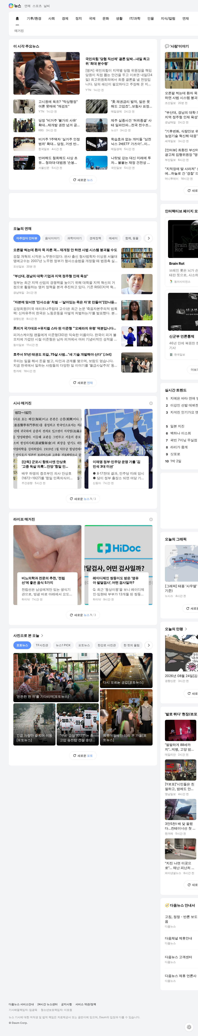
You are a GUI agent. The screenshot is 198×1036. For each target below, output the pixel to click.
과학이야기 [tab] (74, 238)
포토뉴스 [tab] (22, 645)
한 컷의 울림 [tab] (132, 645)
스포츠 (37, 6)
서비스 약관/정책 (85, 1004)
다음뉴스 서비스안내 (21, 1004)
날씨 (47, 6)
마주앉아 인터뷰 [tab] (26, 238)
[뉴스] (17, 6)
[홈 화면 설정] (189, 1027)
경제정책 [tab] (95, 238)
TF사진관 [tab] (42, 645)
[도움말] (151, 403)
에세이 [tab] (113, 238)
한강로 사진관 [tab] (107, 645)
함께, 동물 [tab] (131, 238)
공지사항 (66, 1004)
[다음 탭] (149, 238)
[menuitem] (17, 18)
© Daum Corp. (18, 1022)
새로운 (85, 180)
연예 (27, 6)
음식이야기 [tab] (52, 238)
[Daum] (11, 6)
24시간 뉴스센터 (47, 1004)
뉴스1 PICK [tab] (63, 645)
